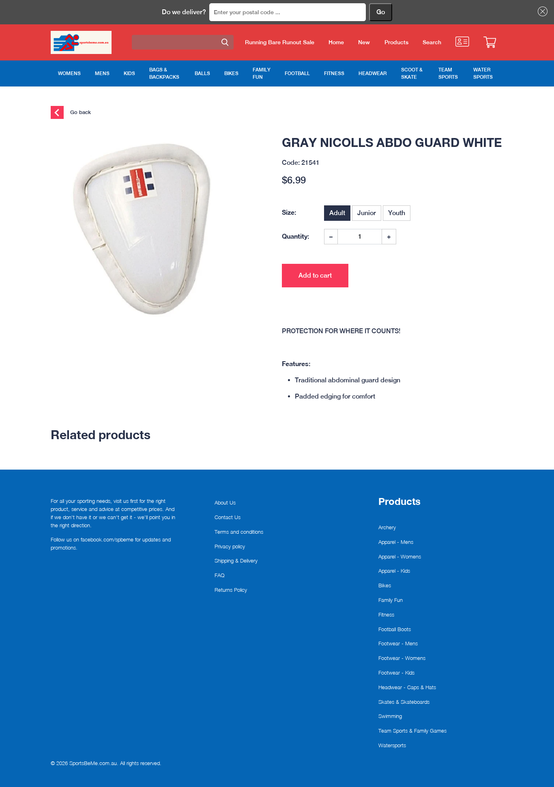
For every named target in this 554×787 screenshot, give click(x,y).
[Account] (462, 41)
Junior (366, 213)
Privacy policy (230, 546)
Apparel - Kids (394, 570)
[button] (541, 11)
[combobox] (183, 42)
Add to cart (315, 275)
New (364, 42)
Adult (337, 213)
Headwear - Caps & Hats (407, 687)
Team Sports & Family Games (412, 730)
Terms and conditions (239, 531)
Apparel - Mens (395, 542)
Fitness (386, 614)
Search (432, 42)
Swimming (390, 716)
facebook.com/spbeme (107, 539)
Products (396, 42)
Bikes (384, 585)
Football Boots (394, 629)
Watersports (392, 745)
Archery (387, 527)
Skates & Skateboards (403, 702)
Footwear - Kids (396, 672)
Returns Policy (231, 589)
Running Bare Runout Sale (279, 42)
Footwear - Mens (398, 643)
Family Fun (390, 600)
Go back (80, 112)
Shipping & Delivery (236, 560)
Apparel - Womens (399, 556)
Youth (396, 213)
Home (336, 42)
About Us (225, 502)
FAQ (220, 575)
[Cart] (489, 42)
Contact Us (227, 517)
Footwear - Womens (401, 658)
